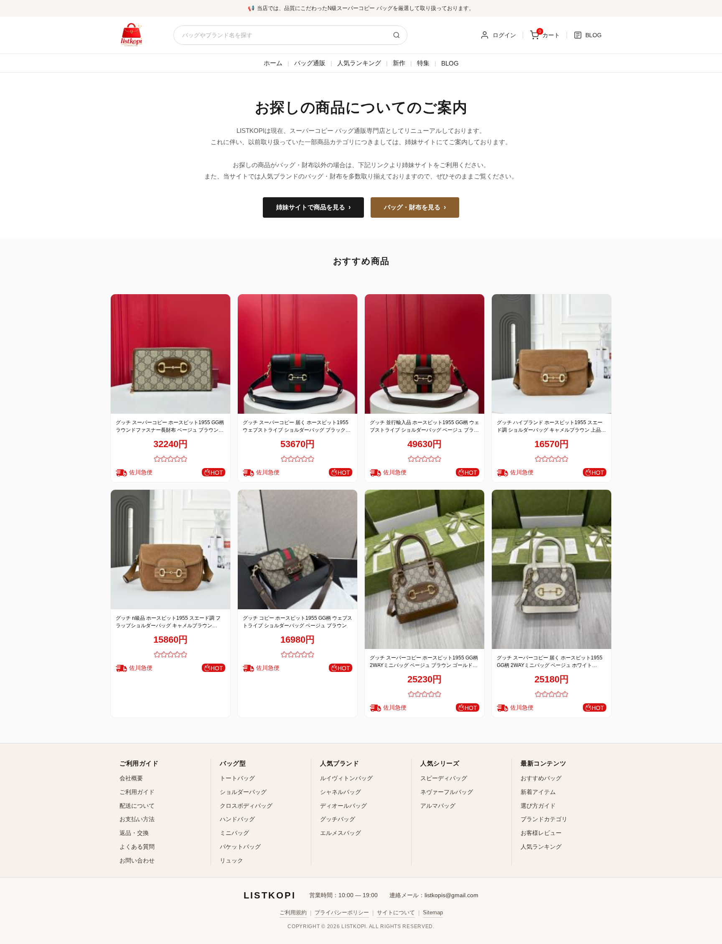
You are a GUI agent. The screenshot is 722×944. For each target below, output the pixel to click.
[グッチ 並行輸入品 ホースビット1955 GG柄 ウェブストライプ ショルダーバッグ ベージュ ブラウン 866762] (424, 354)
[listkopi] (131, 35)
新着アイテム (538, 792)
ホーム (273, 62)
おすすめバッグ (541, 778)
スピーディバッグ (443, 778)
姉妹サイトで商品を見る (313, 207)
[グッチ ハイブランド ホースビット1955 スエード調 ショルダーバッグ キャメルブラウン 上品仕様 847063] (551, 354)
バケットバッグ (240, 846)
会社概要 (131, 778)
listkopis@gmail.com (451, 895)
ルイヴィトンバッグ (346, 778)
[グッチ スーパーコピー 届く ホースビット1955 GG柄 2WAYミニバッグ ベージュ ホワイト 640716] (551, 569)
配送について (137, 805)
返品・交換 (134, 832)
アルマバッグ (437, 805)
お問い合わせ (137, 860)
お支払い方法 (137, 819)
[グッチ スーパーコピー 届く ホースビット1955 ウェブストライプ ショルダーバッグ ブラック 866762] (297, 354)
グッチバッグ (337, 819)
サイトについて (396, 912)
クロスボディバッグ (246, 805)
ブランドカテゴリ (544, 819)
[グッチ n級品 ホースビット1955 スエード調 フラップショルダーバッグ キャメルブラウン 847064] (170, 549)
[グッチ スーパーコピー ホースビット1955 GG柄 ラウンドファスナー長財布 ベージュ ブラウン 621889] (170, 354)
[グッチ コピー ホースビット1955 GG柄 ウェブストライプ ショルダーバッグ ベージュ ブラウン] (297, 549)
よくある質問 (137, 846)
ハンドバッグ (237, 819)
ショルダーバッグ (243, 792)
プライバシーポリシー (342, 912)
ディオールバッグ (343, 805)
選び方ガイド (538, 805)
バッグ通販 (309, 62)
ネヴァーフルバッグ (446, 792)
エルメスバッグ (340, 832)
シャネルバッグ (340, 792)
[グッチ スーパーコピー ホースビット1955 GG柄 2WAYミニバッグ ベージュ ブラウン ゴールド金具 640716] (424, 569)
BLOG (450, 63)
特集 (423, 62)
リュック (231, 860)
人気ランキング (359, 62)
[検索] (396, 35)
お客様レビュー (541, 832)
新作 (399, 62)
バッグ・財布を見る (415, 207)
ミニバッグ (234, 832)
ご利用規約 (293, 912)
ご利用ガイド (137, 792)
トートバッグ (237, 778)
